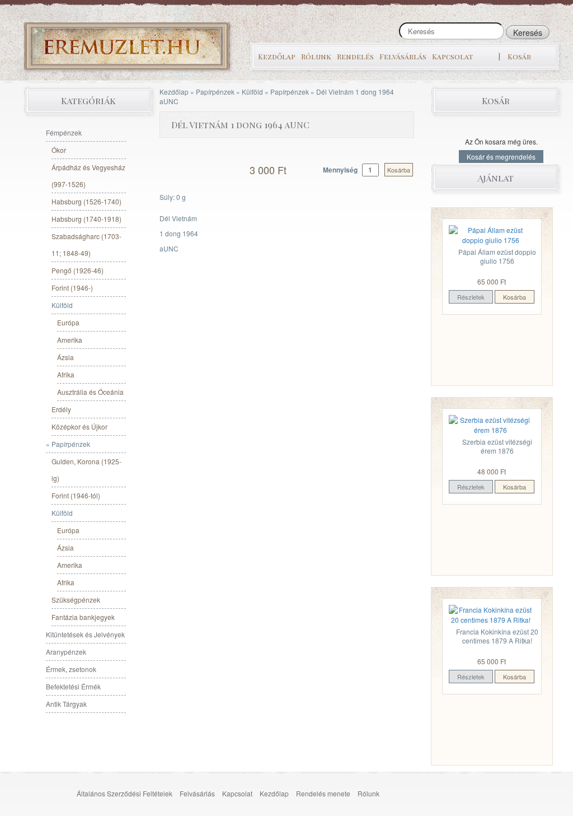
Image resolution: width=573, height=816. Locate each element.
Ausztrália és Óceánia (90, 392)
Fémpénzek (64, 132)
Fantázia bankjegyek (83, 617)
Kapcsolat (452, 56)
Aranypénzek (66, 651)
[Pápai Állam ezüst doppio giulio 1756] (491, 234)
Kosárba (398, 169)
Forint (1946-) (72, 287)
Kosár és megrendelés (501, 156)
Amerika (69, 339)
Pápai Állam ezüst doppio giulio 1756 (497, 256)
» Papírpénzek (68, 444)
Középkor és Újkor (79, 426)
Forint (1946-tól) (75, 495)
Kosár (519, 56)
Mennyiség (341, 170)
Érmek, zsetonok (71, 669)
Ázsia (65, 357)
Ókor (58, 150)
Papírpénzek (215, 91)
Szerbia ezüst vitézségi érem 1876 (497, 446)
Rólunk (316, 56)
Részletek (471, 296)
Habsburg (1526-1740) (86, 201)
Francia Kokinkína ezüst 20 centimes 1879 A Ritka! (497, 636)
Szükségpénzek (75, 599)
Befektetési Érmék (73, 686)
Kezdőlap (276, 56)
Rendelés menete (323, 793)
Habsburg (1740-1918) (86, 218)
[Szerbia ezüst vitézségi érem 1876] (491, 423)
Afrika (65, 374)
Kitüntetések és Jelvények (85, 634)
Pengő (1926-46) (77, 270)
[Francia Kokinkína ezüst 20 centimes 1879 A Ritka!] (491, 613)
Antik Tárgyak (66, 703)
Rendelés (355, 56)
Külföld (252, 91)
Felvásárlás (402, 56)
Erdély (61, 409)
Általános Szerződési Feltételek (124, 793)
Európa (68, 322)
